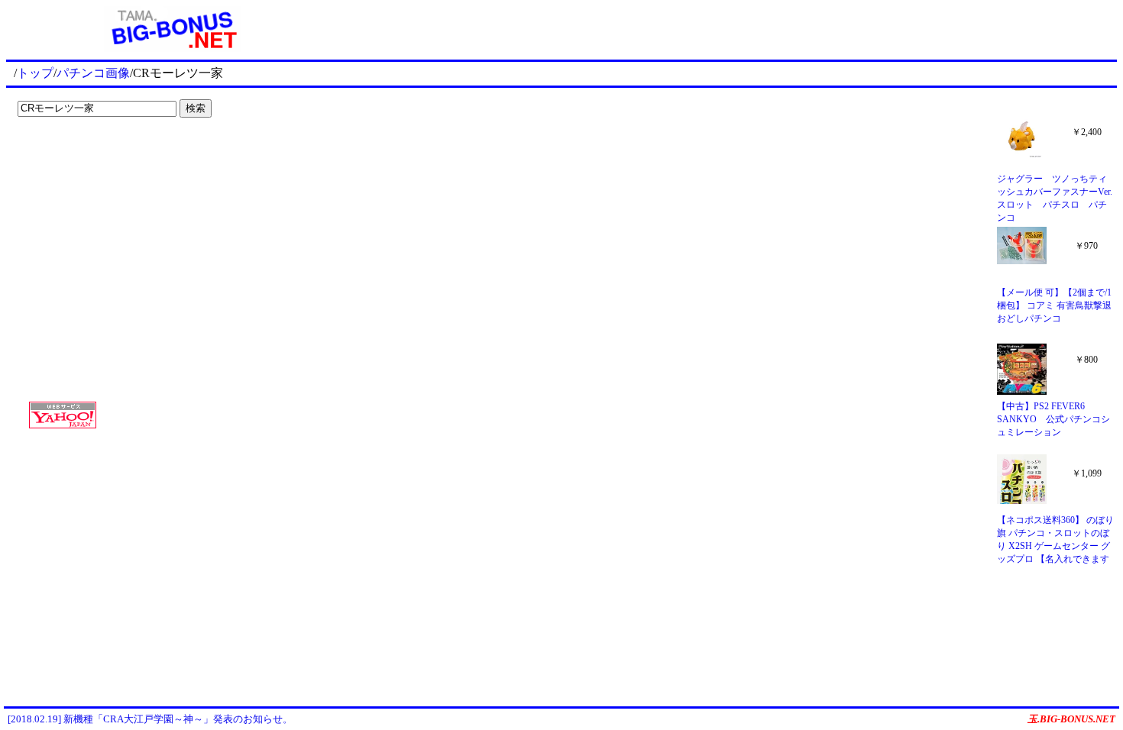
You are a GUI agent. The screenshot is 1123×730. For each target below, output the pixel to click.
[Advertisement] (107, 154)
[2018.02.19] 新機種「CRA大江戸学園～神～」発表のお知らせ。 (150, 719)
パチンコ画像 (93, 72)
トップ (35, 72)
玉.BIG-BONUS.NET (1071, 719)
